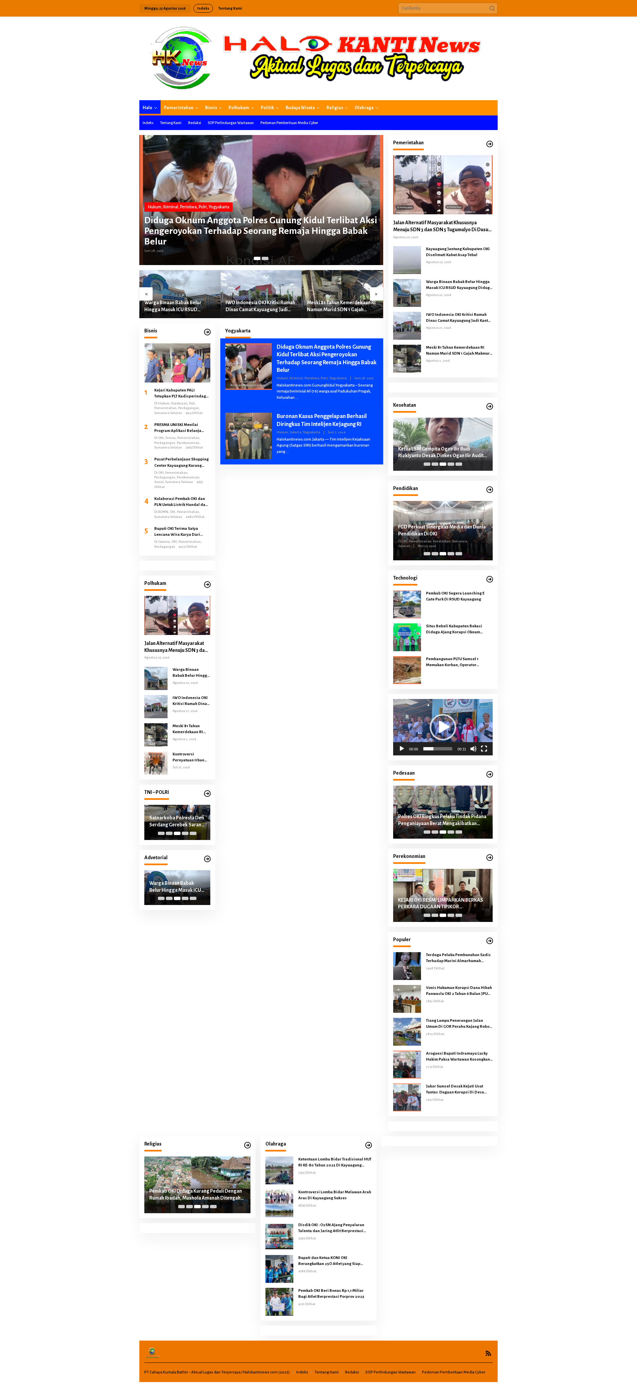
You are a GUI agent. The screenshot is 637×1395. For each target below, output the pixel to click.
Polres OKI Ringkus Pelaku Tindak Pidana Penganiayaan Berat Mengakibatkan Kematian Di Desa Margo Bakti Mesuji (442, 820)
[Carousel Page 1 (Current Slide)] (257, 258)
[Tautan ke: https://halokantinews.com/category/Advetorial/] (207, 859)
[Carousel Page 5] (193, 833)
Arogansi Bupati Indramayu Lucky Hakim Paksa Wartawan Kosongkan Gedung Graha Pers (458, 1057)
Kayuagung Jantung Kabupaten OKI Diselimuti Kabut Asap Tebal (458, 252)
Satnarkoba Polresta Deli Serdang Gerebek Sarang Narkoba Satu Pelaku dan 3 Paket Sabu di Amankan (176, 821)
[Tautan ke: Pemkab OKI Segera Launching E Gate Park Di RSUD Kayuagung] (407, 604)
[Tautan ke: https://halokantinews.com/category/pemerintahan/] (490, 144)
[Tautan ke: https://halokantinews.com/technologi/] (490, 579)
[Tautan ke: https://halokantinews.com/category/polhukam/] (207, 585)
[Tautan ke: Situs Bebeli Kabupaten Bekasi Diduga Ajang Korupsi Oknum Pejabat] (407, 637)
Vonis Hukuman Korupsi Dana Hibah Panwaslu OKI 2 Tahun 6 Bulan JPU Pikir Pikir (459, 991)
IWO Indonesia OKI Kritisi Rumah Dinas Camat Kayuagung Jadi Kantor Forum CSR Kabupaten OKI (260, 306)
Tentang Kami (327, 1372)
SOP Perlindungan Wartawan (390, 1372)
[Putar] (401, 748)
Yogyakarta (219, 207)
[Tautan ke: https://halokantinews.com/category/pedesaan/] (490, 774)
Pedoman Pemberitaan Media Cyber (453, 1372)
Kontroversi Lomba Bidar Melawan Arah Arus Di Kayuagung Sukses (334, 1195)
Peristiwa (188, 207)
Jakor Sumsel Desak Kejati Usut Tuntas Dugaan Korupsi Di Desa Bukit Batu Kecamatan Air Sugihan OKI (457, 1089)
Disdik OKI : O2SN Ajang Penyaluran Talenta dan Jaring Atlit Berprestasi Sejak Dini (331, 1228)
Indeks (302, 1372)
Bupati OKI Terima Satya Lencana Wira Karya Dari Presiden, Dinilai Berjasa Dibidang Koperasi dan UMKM (181, 532)
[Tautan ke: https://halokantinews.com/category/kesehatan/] (490, 406)
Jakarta (295, 432)
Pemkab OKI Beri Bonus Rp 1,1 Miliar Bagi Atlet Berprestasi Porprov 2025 (331, 1294)
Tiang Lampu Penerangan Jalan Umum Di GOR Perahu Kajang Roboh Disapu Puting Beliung (459, 1024)
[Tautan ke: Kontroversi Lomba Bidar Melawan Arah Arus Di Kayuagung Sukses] (279, 1203)
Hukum (154, 207)
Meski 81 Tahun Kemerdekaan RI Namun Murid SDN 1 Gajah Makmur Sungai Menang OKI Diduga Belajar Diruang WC (341, 306)
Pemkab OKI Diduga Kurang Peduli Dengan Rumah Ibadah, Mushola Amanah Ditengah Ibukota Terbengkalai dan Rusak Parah (195, 1195)
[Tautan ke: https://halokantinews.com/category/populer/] (490, 941)
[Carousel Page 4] (185, 833)
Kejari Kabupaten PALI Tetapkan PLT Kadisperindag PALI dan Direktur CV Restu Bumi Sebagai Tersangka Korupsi (180, 393)
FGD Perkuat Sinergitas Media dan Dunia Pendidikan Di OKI (442, 530)
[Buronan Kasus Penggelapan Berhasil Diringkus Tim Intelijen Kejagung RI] (287, 451)
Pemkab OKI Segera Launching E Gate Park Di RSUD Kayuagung (455, 596)
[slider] (437, 748)
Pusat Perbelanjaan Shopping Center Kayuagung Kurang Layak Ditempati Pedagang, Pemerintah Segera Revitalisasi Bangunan (181, 462)
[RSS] (488, 1353)
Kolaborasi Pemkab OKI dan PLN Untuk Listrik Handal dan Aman (181, 502)
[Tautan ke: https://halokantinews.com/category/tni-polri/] (207, 794)
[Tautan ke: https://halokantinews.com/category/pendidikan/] (490, 490)
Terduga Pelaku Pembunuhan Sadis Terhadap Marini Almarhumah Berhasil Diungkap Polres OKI (458, 958)
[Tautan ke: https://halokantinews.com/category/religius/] (247, 1145)
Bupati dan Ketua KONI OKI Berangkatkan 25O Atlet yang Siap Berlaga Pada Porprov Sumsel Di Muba (333, 1261)
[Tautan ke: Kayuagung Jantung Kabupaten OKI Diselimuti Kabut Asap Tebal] (407, 259)
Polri (203, 207)
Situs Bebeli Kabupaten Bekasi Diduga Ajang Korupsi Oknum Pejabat (454, 629)
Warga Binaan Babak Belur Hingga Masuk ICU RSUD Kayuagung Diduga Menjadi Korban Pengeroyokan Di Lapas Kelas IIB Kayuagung (178, 306)
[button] (492, 8)
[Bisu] (473, 748)
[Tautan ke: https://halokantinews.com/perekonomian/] (490, 858)
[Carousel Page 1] (161, 833)
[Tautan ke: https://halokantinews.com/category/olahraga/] (369, 1145)
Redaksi (352, 1372)
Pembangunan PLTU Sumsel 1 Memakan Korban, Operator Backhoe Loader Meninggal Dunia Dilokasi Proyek (457, 662)
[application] (443, 727)
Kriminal (170, 207)
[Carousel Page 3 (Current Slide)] (177, 833)
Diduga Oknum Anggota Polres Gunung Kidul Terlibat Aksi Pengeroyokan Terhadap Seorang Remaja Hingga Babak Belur (260, 230)
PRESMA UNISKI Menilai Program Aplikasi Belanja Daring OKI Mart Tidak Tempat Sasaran (181, 428)
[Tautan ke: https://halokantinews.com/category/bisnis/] (207, 332)
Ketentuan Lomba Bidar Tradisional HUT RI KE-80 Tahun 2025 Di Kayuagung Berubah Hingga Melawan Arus (335, 1162)
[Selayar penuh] (484, 748)
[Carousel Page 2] (265, 258)
